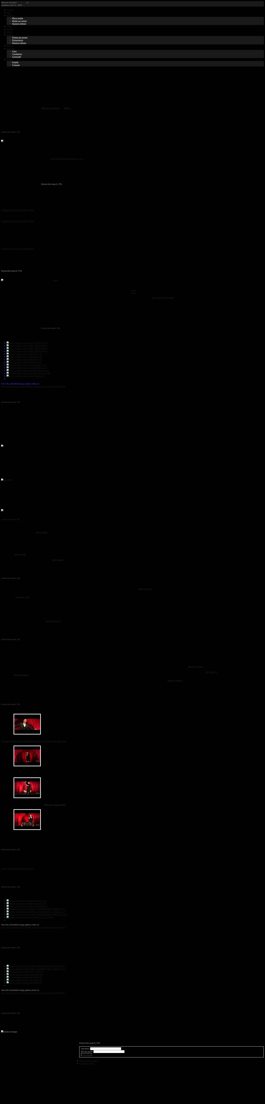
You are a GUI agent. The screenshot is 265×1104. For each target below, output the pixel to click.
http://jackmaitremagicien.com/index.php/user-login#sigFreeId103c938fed (33, 927)
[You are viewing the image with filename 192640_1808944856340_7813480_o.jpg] (36, 966)
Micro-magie (17, 18)
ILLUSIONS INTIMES (163, 298)
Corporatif (16, 57)
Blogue (10, 46)
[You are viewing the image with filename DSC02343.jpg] (24, 356)
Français (16, 65)
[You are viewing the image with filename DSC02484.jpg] (24, 362)
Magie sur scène (19, 21)
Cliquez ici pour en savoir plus (17, 221)
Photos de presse (19, 37)
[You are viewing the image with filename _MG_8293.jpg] (24, 980)
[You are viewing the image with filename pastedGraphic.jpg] (26, 375)
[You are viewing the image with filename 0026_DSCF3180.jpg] (27, 345)
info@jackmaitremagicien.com (67, 158)
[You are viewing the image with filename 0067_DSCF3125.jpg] (27, 906)
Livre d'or (11, 48)
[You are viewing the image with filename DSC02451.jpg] (24, 359)
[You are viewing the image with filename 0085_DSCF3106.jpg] (27, 348)
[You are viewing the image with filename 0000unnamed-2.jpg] (27, 901)
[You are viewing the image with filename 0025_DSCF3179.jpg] (27, 342)
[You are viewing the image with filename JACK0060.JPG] (24, 977)
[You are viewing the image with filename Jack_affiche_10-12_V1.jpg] (30, 917)
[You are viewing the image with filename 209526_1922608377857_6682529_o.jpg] (36, 969)
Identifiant (85, 1049)
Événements (17, 40)
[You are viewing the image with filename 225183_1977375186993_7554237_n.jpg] (36, 912)
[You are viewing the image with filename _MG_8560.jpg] (24, 983)
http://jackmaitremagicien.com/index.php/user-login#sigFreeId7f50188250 (33, 386)
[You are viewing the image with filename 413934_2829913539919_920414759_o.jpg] (37, 914)
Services (10, 15)
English (15, 62)
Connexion (86, 1054)
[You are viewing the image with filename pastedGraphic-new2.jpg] (28, 373)
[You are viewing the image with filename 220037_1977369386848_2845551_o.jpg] (36, 909)
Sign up (32, 2)
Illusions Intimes (19, 24)
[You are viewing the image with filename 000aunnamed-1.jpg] (27, 903)
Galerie (10, 35)
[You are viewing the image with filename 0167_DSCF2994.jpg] (27, 351)
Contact (10, 59)
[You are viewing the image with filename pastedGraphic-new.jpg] (28, 370)
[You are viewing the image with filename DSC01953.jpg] (24, 353)
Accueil (10, 10)
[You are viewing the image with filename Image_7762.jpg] (25, 972)
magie (55, 280)
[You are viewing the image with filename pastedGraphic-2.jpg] (27, 367)
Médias (10, 29)
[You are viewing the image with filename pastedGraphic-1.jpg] (27, 364)
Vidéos (10, 32)
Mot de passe (87, 1051)
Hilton (67, 108)
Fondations (17, 54)
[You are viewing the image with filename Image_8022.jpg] (25, 974)
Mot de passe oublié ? (89, 1061)
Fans (14, 51)
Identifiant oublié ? (87, 1063)
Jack (9, 13)
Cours (9, 26)
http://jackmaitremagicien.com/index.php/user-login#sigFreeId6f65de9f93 (33, 993)
